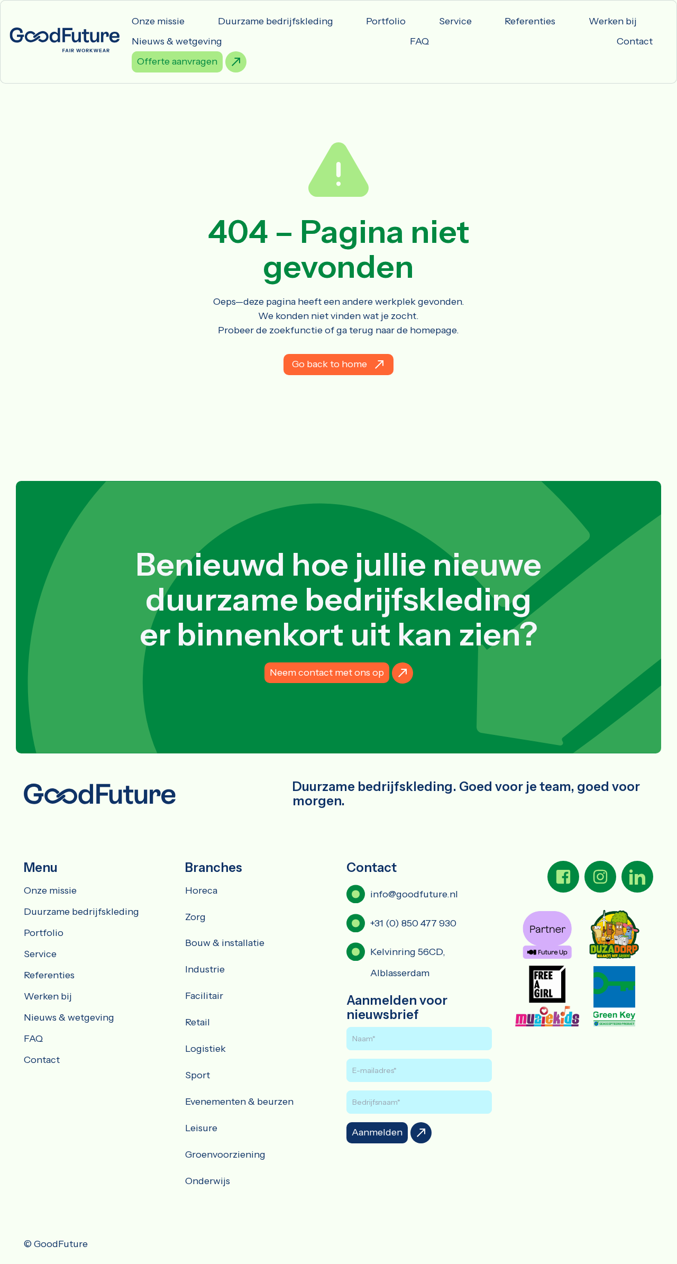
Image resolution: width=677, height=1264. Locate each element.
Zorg (195, 917)
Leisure (201, 1128)
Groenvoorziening (225, 1154)
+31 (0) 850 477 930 (413, 923)
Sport (197, 1075)
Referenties (530, 21)
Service (455, 21)
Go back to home (329, 364)
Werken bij (613, 21)
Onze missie (158, 21)
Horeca (201, 890)
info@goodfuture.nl (414, 894)
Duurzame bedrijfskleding (275, 21)
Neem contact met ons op (327, 672)
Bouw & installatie (224, 943)
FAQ (419, 41)
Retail (197, 1022)
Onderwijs (207, 1181)
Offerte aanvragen (177, 61)
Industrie (205, 969)
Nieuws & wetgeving (177, 41)
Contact (635, 41)
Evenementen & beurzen (239, 1101)
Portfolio (386, 21)
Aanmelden (377, 1132)
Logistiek (205, 1048)
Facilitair (204, 996)
